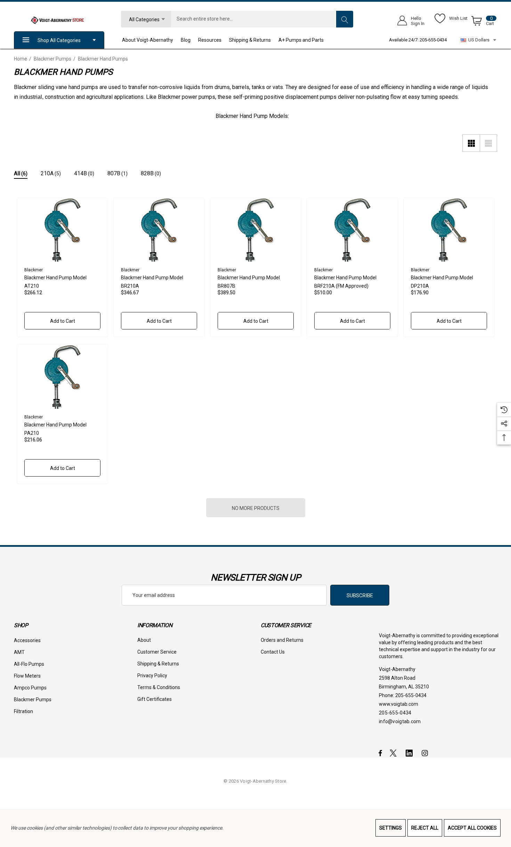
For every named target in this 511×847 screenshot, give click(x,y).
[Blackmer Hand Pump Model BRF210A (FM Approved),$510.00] (352, 230)
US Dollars (477, 39)
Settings (390, 828)
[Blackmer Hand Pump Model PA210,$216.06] (62, 377)
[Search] (344, 19)
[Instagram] (426, 753)
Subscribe (360, 595)
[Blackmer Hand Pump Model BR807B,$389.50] (255, 230)
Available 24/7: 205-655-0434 (418, 39)
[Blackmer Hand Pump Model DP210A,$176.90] (449, 230)
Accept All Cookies (472, 828)
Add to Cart (62, 321)
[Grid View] (471, 143)
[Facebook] (380, 753)
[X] (394, 753)
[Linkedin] (410, 753)
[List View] (488, 143)
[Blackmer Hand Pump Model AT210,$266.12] (62, 230)
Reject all (424, 828)
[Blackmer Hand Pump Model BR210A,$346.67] (159, 230)
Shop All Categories (59, 40)
